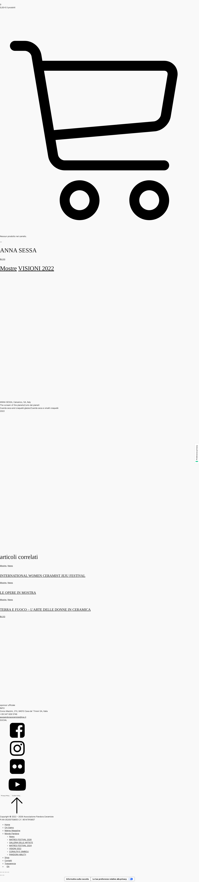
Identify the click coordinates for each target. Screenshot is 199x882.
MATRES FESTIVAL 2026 (20, 839)
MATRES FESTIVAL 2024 (20, 845)
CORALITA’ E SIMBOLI (19, 851)
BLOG (2, 259)
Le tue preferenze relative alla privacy (110, 879)
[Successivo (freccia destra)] (3, 875)
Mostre (8, 268)
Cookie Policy (16, 795)
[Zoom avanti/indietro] (1, 872)
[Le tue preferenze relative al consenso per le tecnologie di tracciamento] (197, 453)
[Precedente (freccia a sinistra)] (1, 875)
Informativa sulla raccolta (77, 879)
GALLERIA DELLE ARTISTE (21, 842)
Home (7, 824)
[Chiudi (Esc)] (8, 872)
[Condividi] (6, 872)
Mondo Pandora (12, 833)
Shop (7, 857)
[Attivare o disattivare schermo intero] (3, 872)
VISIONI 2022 (36, 268)
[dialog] (99, 845)
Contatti (8, 860)
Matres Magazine (12, 830)
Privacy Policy (5, 795)
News (10, 566)
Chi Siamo (9, 827)
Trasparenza (10, 863)
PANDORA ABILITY (17, 854)
